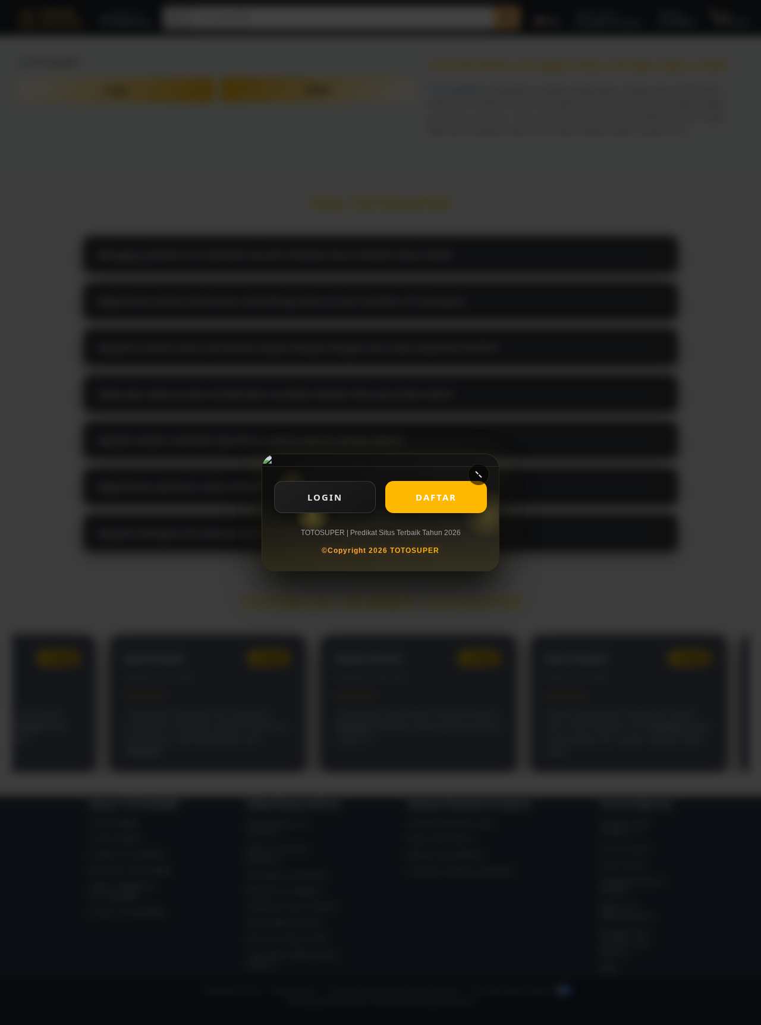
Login (324, 497)
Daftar (436, 497)
